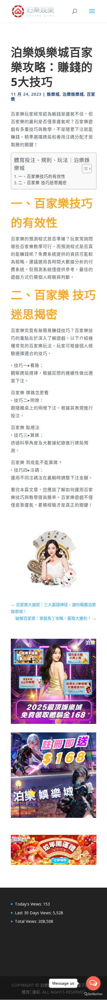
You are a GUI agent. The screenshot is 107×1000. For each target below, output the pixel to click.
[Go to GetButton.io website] (93, 994)
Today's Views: (29, 904)
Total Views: (26, 921)
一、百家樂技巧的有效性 (41, 176)
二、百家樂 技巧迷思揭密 (42, 182)
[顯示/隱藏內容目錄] (84, 168)
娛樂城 (53, 94)
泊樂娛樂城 (73, 94)
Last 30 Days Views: (34, 912)
